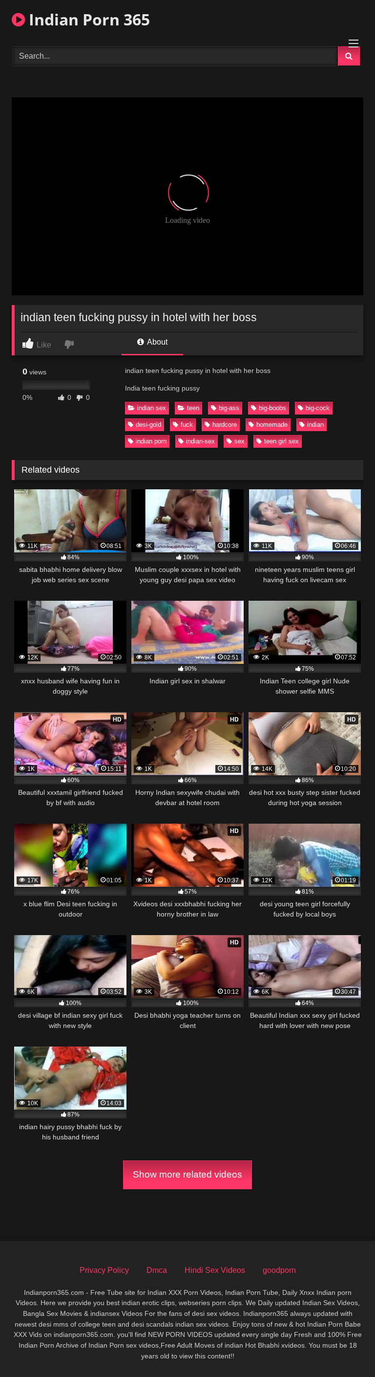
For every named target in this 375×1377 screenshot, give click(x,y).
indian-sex (200, 441)
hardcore (224, 424)
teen (193, 408)
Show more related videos (187, 1174)
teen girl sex (281, 441)
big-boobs (272, 408)
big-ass (229, 408)
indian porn (151, 441)
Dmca (156, 1270)
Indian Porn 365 (87, 19)
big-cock (318, 408)
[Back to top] (344, 1347)
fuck (187, 424)
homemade (272, 424)
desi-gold (148, 424)
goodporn (279, 1270)
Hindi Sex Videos (215, 1270)
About (156, 342)
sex (239, 441)
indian (315, 424)
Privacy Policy (104, 1270)
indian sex (151, 408)
